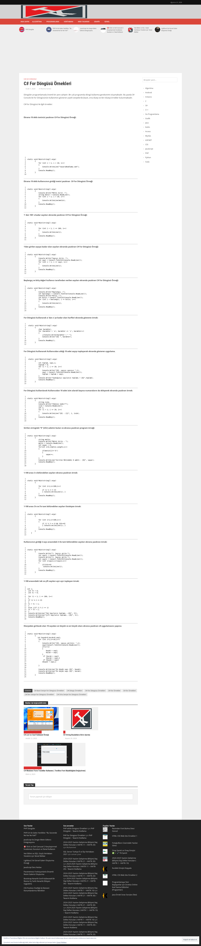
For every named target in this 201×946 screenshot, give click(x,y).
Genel (107, 21)
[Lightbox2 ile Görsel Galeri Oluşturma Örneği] (157, 29)
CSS (146, 144)
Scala (147, 162)
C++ (146, 110)
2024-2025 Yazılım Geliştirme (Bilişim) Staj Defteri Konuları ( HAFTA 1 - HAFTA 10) (124, 860)
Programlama (52, 21)
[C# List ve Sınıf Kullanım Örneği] (41, 718)
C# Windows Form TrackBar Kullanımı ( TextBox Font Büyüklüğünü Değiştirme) (54, 771)
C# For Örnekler (114, 690)
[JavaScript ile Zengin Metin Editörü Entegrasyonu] (76, 29)
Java (147, 123)
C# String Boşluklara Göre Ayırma (76, 735)
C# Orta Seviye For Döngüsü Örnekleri (71, 694)
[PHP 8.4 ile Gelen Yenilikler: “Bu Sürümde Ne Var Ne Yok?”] (49, 29)
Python (148, 157)
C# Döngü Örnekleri (74, 690)
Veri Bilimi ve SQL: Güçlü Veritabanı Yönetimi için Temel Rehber (143, 30)
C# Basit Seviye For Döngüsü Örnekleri (49, 690)
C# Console (31, 79)
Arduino (148, 97)
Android (148, 92)
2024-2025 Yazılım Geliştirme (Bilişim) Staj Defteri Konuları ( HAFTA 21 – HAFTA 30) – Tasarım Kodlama (80, 881)
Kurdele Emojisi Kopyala (121, 868)
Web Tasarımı (83, 21)
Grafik (97, 21)
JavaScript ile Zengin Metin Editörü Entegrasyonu (88, 29)
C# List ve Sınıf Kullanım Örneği (36, 735)
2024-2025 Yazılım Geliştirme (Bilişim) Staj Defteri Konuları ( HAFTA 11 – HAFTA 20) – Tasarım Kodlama (80, 866)
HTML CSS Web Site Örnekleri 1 (124, 836)
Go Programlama (152, 114)
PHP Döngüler (30, 29)
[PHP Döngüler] (21, 29)
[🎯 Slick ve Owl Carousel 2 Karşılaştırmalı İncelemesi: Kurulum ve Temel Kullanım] (103, 30)
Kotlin (147, 127)
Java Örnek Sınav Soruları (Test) (124, 894)
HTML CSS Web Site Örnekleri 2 (124, 875)
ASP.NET (148, 140)
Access (148, 131)
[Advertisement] (100, 54)
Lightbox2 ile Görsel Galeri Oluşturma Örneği (169, 29)
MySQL (148, 136)
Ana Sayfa (25, 21)
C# (25, 79)
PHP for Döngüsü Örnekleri (74, 835)
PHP (147, 153)
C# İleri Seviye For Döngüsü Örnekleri (39, 694)
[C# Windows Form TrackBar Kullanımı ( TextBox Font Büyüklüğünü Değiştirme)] (54, 754)
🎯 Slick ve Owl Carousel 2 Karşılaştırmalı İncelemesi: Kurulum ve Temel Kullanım (115, 30)
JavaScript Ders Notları (33, 867)
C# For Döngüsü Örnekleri (95, 690)
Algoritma (37, 21)
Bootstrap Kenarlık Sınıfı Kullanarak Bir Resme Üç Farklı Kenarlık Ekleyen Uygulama (39, 881)
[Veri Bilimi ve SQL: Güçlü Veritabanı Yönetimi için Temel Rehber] (130, 30)
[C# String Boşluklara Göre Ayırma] (80, 718)
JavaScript (149, 149)
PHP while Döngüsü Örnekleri (75, 828)
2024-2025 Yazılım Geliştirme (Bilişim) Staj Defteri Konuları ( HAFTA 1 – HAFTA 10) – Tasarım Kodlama (80, 910)
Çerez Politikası (62, 942)
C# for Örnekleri (129, 690)
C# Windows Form (34, 732)
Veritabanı (68, 21)
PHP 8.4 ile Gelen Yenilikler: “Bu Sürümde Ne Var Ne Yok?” (62, 29)
